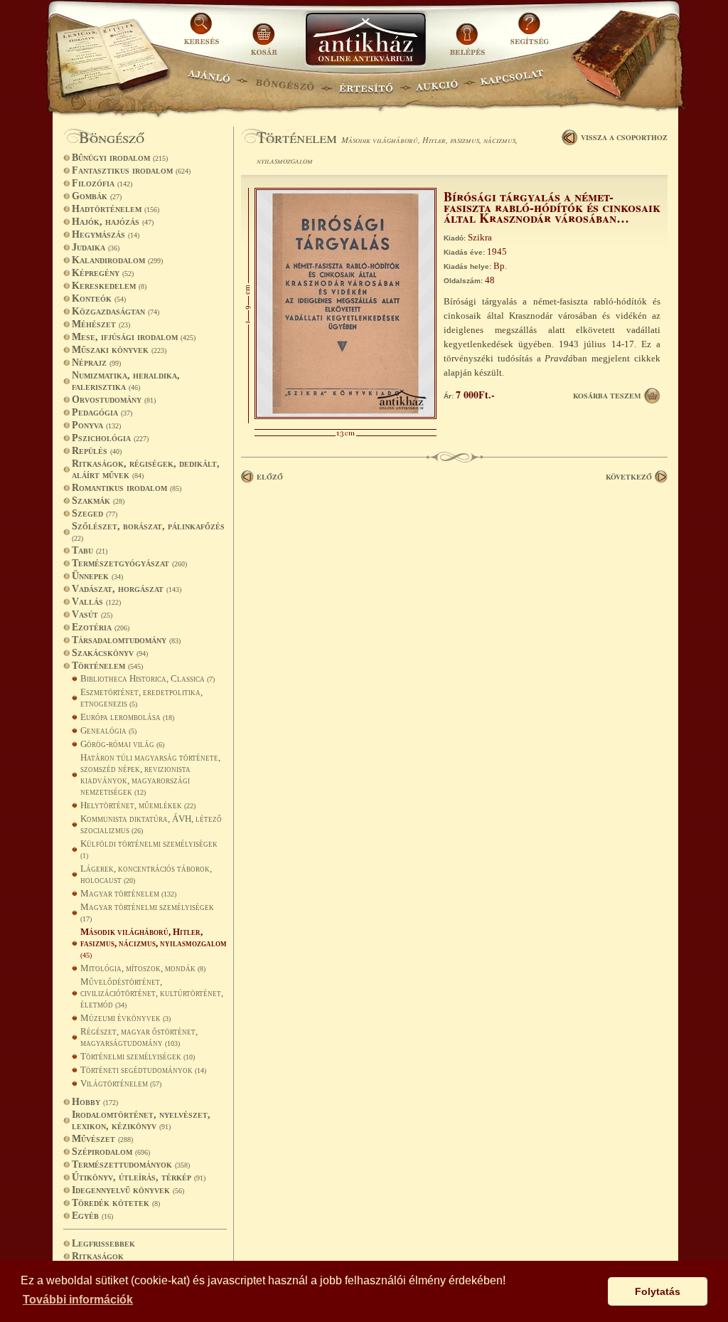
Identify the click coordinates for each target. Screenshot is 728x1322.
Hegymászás (105, 234)
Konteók (99, 298)
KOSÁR (264, 34)
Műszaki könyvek (119, 349)
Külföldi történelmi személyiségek (149, 849)
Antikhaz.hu (365, 40)
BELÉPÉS (468, 34)
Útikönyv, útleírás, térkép (138, 1177)
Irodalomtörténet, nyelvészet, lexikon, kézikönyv (141, 1120)
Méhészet (101, 324)
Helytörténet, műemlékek (138, 805)
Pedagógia (102, 412)
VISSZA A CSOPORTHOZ (624, 137)
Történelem (107, 665)
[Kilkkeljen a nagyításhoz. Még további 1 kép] (346, 416)
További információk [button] (78, 1300)
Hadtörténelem (115, 208)
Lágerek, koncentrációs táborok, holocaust (146, 874)
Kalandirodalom (117, 260)
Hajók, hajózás (113, 221)
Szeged (94, 513)
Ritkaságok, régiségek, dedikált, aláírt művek (146, 469)
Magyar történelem (128, 893)
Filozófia (102, 183)
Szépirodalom (111, 1151)
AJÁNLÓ (209, 82)
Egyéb (92, 1215)
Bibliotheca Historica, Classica (147, 678)
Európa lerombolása (127, 717)
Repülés (97, 450)
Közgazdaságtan (115, 311)
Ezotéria (100, 627)
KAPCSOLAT (512, 82)
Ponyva (96, 425)
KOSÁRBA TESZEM (607, 396)
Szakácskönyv (110, 652)
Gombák (97, 196)
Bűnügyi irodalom (120, 157)
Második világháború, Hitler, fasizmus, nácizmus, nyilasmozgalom (153, 942)
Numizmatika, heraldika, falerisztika (126, 381)
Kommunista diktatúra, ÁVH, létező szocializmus (151, 824)
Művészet (102, 1138)
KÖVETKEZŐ (629, 477)
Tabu (89, 550)
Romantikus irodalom (126, 487)
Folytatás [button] (657, 1291)
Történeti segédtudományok (143, 1069)
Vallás (96, 601)
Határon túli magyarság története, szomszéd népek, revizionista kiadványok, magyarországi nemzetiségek (150, 774)
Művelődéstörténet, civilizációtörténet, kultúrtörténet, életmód (151, 993)
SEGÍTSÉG (529, 34)
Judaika (95, 247)
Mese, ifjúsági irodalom (134, 337)
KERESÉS (203, 34)
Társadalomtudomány (126, 640)
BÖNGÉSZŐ (284, 82)
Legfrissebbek (103, 1243)
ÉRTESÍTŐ (365, 82)
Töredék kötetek (116, 1202)
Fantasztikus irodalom (131, 170)
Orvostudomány (114, 399)
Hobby (95, 1101)
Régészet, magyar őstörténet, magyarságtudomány (139, 1037)
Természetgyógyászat (129, 563)
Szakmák (98, 500)
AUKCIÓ (436, 82)
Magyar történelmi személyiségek (147, 912)
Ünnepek (97, 576)
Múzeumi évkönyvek (125, 1017)
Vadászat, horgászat (126, 588)
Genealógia (108, 730)
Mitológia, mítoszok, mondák (142, 968)
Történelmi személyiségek (137, 1056)
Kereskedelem (109, 285)
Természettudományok (131, 1164)
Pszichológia (110, 438)
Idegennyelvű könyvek (128, 1190)
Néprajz (96, 362)
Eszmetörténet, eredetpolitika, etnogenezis (141, 698)
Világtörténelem (120, 1083)
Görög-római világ (122, 744)
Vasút (92, 614)
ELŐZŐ (270, 477)
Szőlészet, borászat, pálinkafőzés (148, 531)
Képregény (103, 273)
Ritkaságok (98, 1256)
